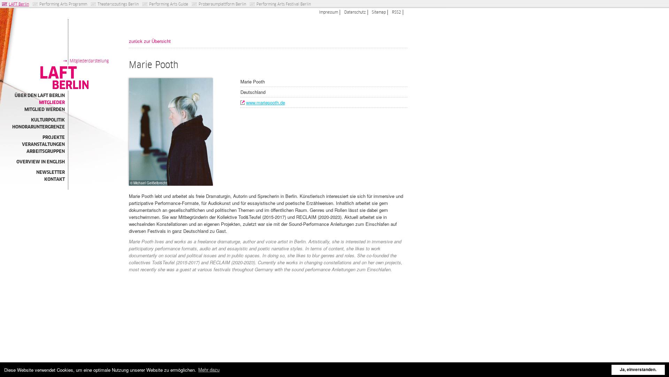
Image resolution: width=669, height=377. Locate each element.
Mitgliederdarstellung (89, 61)
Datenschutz (355, 12)
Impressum (328, 12)
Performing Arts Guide (168, 4)
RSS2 (396, 12)
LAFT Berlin (19, 4)
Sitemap (379, 12)
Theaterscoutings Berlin (118, 4)
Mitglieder (52, 102)
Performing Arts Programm (63, 4)
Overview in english (40, 161)
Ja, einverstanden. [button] (638, 369)
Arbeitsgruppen (45, 151)
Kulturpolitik (48, 120)
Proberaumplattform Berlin (222, 4)
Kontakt (54, 179)
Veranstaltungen (43, 144)
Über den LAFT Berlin (40, 95)
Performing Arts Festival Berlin (283, 4)
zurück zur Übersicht (150, 41)
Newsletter (50, 172)
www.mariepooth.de (265, 102)
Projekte (54, 137)
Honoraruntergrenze (38, 127)
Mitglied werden (44, 109)
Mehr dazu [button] (209, 369)
